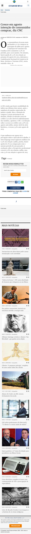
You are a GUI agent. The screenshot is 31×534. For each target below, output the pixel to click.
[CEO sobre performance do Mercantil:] (15, 409)
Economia (7, 10)
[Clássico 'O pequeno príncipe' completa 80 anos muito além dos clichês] (15, 352)
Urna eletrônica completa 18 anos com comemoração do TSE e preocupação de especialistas (15, 481)
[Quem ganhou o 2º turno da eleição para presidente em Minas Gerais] (15, 437)
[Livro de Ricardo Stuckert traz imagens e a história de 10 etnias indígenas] (15, 496)
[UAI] (14, 1)
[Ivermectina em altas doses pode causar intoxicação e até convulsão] (15, 238)
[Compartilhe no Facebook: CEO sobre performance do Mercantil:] (26, 420)
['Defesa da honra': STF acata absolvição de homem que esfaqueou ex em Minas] (15, 266)
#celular (9, 159)
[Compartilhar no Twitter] (19, 182)
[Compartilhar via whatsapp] (22, 182)
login (24, 191)
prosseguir (15, 526)
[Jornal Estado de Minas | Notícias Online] (15, 6)
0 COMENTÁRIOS (15, 188)
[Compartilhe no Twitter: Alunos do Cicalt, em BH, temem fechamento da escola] (28, 391)
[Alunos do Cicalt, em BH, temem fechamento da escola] (15, 380)
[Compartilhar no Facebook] (16, 182)
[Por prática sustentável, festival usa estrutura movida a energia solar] (15, 295)
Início (2, 10)
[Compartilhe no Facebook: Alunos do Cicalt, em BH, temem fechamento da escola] (26, 391)
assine (15, 193)
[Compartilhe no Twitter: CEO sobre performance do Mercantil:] (28, 420)
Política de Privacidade (13, 522)
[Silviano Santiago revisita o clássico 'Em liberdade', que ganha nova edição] (15, 323)
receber (15, 174)
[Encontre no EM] (28, 5)
